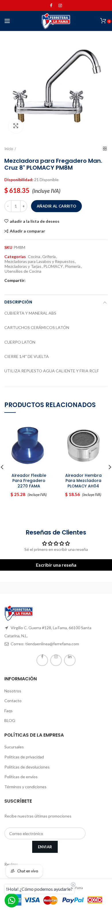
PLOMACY (53, 266)
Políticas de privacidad (24, 756)
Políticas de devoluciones (27, 766)
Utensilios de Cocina (23, 271)
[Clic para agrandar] (16, 126)
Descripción (18, 302)
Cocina (34, 256)
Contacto (13, 700)
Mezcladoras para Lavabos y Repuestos (40, 261)
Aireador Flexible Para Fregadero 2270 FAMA (28, 481)
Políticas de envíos (21, 776)
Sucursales (14, 746)
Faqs (8, 710)
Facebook (51, 5)
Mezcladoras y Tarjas (23, 266)
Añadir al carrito (56, 206)
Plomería (72, 266)
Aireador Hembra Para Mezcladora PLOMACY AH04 (83, 481)
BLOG (9, 720)
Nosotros (12, 690)
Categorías (15, 256)
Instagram (60, 5)
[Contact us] (12, 900)
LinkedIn (70, 660)
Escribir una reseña (56, 565)
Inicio (8, 148)
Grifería (49, 256)
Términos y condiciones (25, 786)
